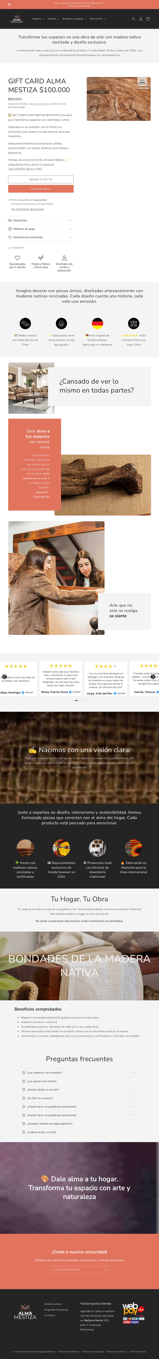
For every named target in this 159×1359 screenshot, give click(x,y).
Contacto (49, 1315)
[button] (37, 18)
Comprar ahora (41, 188)
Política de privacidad (93, 1352)
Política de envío (138, 1352)
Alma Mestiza (27, 1352)
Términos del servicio (116, 1352)
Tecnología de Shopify (44, 1352)
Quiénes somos (52, 1304)
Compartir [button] (18, 247)
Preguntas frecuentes (56, 1309)
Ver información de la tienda (27, 209)
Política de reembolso (69, 1352)
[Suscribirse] (105, 1270)
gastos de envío (41, 104)
